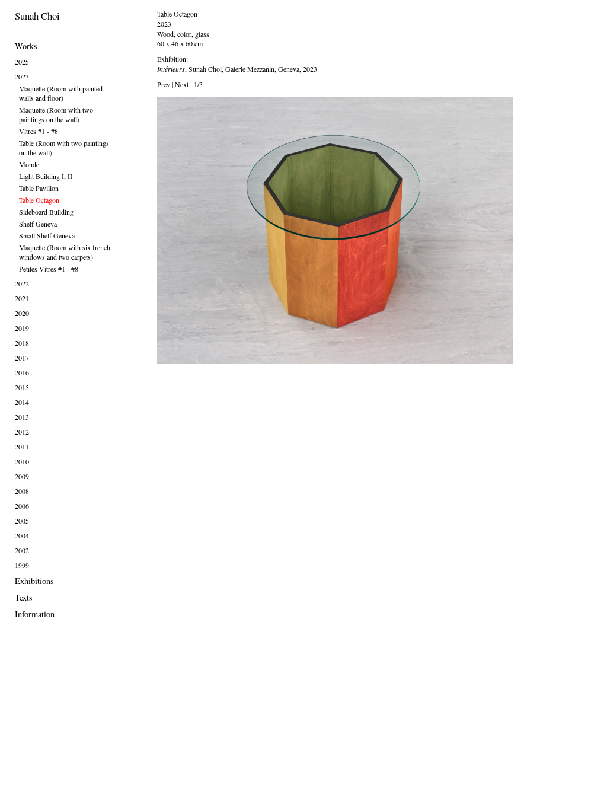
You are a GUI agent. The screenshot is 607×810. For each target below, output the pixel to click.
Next (182, 84)
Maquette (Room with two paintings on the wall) (56, 114)
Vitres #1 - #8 (38, 131)
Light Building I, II (45, 176)
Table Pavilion (39, 188)
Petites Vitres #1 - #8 (48, 268)
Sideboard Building (46, 211)
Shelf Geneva (38, 223)
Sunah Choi (37, 16)
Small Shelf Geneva (47, 235)
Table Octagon (39, 200)
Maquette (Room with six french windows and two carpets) (64, 252)
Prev (163, 84)
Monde (29, 164)
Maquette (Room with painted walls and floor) (61, 93)
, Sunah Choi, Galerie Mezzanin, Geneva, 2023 (237, 69)
